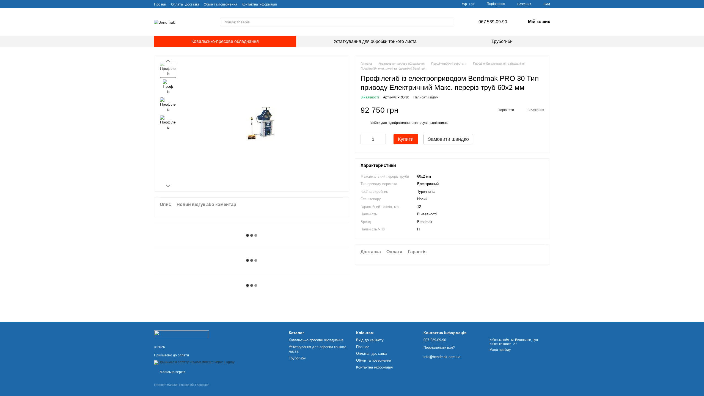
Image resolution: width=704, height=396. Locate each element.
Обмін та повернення (220, 4)
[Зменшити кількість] (365, 139)
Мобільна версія (172, 372)
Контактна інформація (259, 4)
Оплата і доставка (185, 4)
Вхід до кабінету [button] (370, 340)
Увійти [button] (375, 123)
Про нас (160, 4)
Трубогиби (502, 41)
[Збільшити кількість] (382, 139)
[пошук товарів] (450, 22)
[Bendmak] (181, 334)
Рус (472, 4)
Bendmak (424, 222)
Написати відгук (425, 97)
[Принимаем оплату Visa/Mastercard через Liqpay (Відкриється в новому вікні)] (194, 362)
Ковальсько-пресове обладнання (225, 41)
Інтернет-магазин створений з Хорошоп (181, 384)
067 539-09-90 (493, 22)
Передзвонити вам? (439, 348)
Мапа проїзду (500, 350)
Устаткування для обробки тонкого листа (375, 41)
